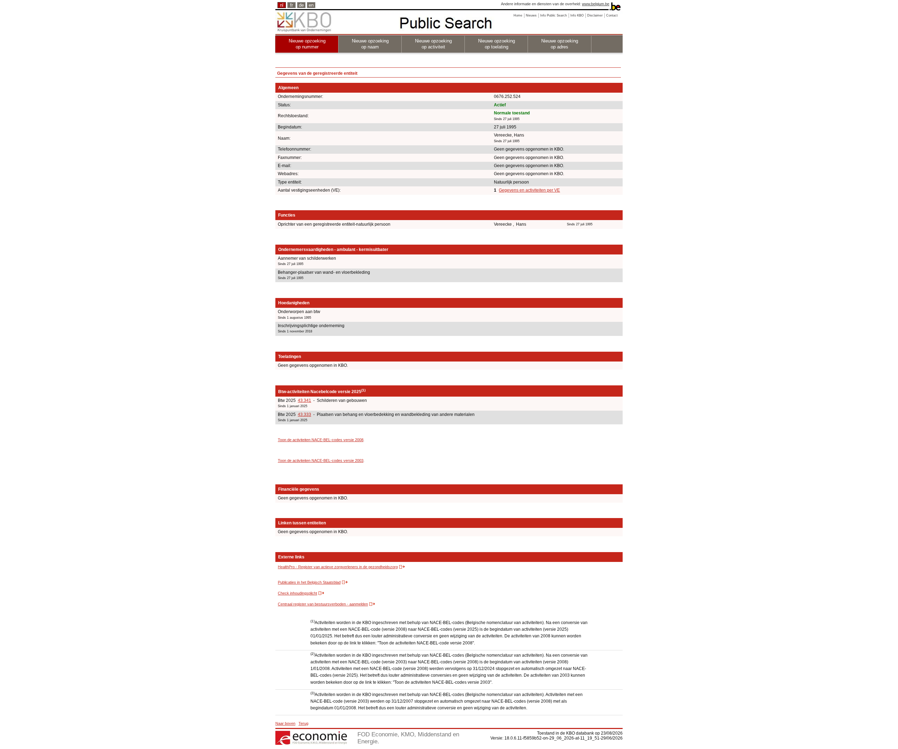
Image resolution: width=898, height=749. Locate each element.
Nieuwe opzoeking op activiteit (433, 43)
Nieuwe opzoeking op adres (559, 43)
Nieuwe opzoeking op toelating (496, 43)
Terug (303, 723)
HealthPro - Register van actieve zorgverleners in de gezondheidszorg (338, 567)
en (311, 5)
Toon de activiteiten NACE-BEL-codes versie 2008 (320, 440)
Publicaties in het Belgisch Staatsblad (309, 582)
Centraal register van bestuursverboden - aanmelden (323, 604)
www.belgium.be (595, 4)
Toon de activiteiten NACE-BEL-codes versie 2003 (320, 460)
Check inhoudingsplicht (297, 593)
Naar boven (285, 723)
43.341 (304, 400)
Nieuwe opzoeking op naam (370, 43)
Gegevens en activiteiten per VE (529, 190)
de (301, 5)
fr (291, 5)
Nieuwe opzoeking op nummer (307, 43)
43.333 (304, 414)
